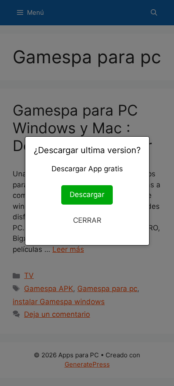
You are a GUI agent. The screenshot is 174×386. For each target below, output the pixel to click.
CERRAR (87, 220)
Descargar (87, 194)
